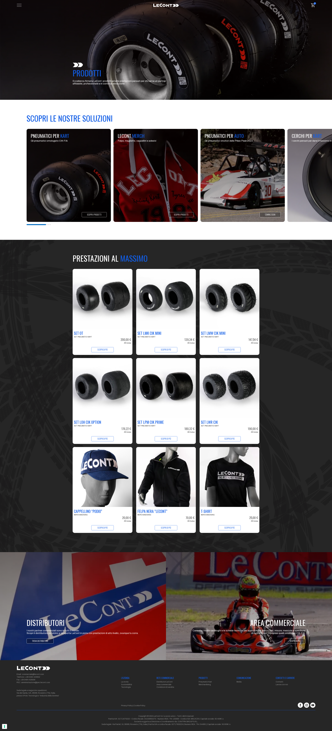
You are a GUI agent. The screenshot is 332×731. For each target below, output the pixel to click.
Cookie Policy (139, 706)
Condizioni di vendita (165, 687)
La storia (124, 682)
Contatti (279, 682)
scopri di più (295, 641)
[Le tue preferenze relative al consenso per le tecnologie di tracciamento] (4, 726)
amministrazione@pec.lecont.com (35, 682)
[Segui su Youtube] (312, 705)
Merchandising (205, 685)
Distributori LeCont (165, 682)
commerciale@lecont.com (33, 674)
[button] (36, 224)
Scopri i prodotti (94, 214)
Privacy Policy (127, 706)
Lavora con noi (282, 685)
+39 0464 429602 (32, 677)
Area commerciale (164, 685)
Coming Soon (270, 214)
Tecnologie (126, 687)
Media (239, 682)
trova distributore (40, 641)
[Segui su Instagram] (306, 705)
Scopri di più (102, 349)
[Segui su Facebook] (300, 705)
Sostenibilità (126, 685)
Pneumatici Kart (205, 682)
